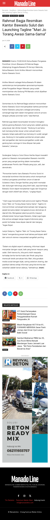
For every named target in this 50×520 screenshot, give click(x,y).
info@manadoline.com (25, 503)
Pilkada (21, 16)
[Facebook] (12, 46)
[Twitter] (17, 46)
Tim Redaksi (9, 500)
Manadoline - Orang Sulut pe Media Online (26, 512)
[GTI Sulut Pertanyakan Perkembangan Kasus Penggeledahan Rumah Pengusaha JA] (9, 315)
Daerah (5, 350)
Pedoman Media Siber (24, 500)
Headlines (13, 10)
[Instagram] (24, 496)
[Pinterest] (22, 46)
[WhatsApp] (28, 46)
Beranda (5, 10)
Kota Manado (13, 16)
